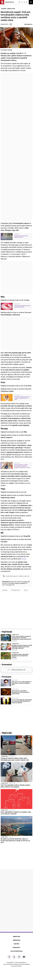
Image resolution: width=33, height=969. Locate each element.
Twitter (12, 583)
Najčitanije (7, 631)
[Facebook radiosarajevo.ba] (9, 957)
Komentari (7, 664)
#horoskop (4, 590)
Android (25, 581)
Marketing (16, 936)
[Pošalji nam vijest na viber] (19, 957)
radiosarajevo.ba (22, 962)
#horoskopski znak (15, 590)
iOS (28, 581)
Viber (10, 585)
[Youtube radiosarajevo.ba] (24, 957)
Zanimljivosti (11, 8)
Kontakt (16, 944)
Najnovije (7, 732)
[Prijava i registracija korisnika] (24, 2)
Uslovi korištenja (16, 951)
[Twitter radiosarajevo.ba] (14, 957)
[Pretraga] (22, 2)
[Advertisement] (16, 147)
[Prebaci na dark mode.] (19, 2)
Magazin (3, 8)
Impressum (16, 940)
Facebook (17, 583)
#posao (25, 590)
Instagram (22, 583)
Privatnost (16, 947)
